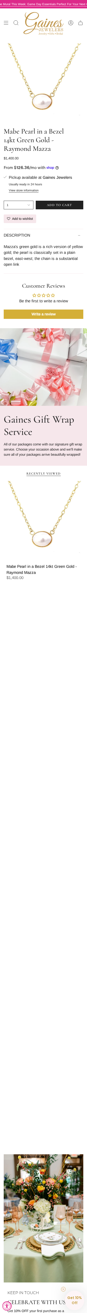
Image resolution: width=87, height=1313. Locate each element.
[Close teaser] (63, 1289)
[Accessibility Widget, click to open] (7, 1306)
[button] (74, 1300)
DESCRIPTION (17, 235)
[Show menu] (6, 22)
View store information (24, 190)
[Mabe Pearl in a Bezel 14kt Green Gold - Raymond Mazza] (43, 521)
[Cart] (80, 22)
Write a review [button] (44, 314)
